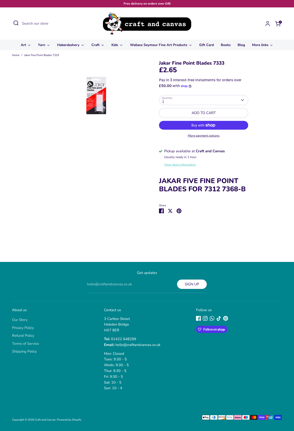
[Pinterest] (225, 318)
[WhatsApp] (212, 318)
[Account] (268, 24)
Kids (115, 45)
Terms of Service (25, 343)
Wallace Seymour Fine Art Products (159, 45)
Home (15, 55)
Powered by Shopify (69, 420)
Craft (96, 45)
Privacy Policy (23, 327)
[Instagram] (205, 318)
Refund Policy (23, 335)
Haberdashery (68, 45)
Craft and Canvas (45, 420)
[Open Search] (16, 23)
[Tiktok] (218, 318)
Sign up (192, 284)
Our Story (20, 319)
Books (226, 45)
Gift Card (206, 45)
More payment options (204, 135)
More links (260, 45)
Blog (241, 45)
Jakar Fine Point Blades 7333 (41, 55)
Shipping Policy (24, 351)
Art (24, 45)
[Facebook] (198, 318)
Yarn (42, 45)
